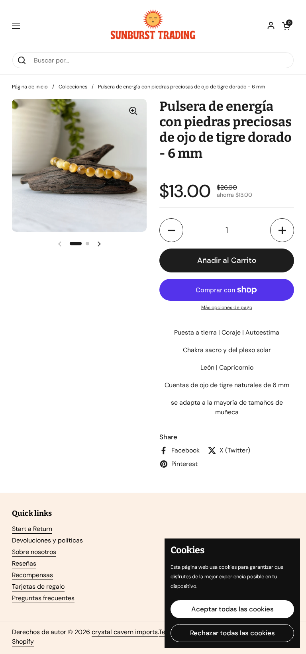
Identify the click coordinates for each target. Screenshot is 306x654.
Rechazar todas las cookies (232, 633)
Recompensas (32, 575)
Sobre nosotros (34, 552)
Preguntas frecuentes (43, 598)
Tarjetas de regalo (38, 586)
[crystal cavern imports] (153, 26)
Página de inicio (30, 86)
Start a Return (32, 529)
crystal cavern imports (125, 632)
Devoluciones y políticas (47, 540)
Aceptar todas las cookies (232, 609)
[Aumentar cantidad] (282, 230)
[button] (286, 26)
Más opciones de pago (226, 307)
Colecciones (73, 86)
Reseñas (24, 563)
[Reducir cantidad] (171, 230)
